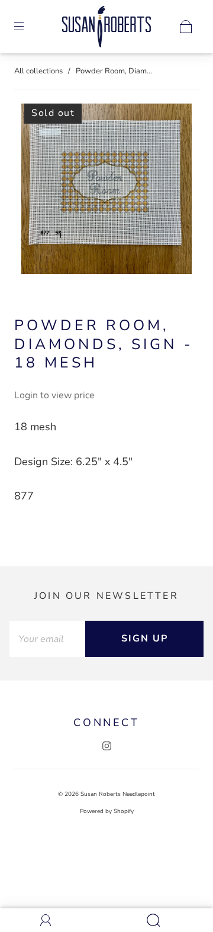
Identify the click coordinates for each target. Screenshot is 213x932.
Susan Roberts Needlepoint (117, 794)
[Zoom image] (107, 191)
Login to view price (54, 395)
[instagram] (106, 746)
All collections (38, 71)
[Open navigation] (27, 26)
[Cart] (186, 27)
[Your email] (47, 639)
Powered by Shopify (107, 811)
